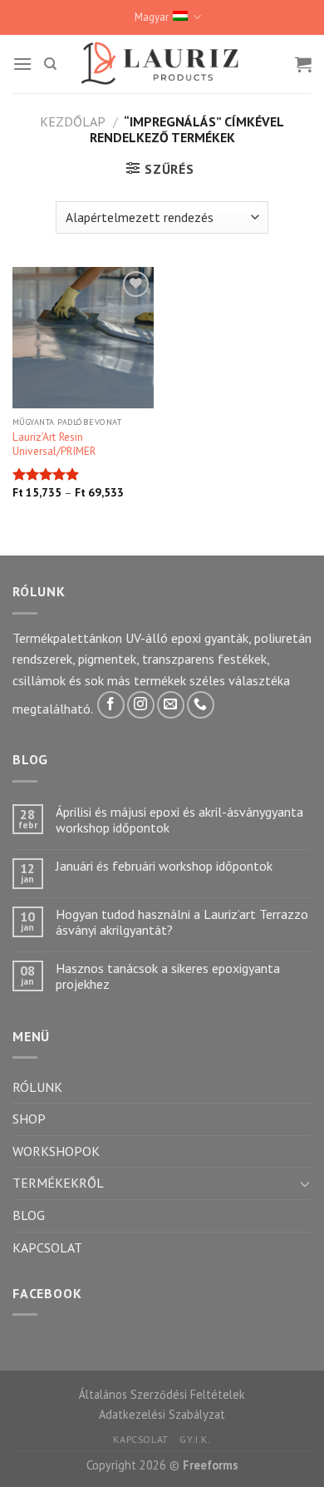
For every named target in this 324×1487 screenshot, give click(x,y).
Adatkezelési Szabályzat (162, 1414)
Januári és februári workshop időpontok (164, 866)
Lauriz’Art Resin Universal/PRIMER (54, 444)
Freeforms (210, 1465)
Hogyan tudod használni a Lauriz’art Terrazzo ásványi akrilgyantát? (182, 922)
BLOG (28, 1215)
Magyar (152, 17)
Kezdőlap (73, 121)
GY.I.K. (194, 1439)
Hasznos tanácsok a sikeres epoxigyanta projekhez (168, 976)
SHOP (29, 1118)
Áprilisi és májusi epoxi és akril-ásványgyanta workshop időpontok (179, 820)
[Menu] (22, 63)
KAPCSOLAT (47, 1247)
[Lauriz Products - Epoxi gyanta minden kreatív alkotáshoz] (162, 63)
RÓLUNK (37, 1087)
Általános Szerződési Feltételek (162, 1394)
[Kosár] (303, 64)
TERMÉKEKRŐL (58, 1182)
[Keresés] (50, 64)
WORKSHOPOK (56, 1151)
